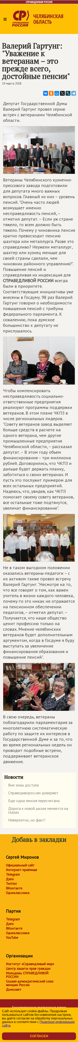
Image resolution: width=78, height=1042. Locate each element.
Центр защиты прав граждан (28, 968)
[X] (62, 93)
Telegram (13, 874)
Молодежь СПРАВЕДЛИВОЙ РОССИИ (27, 974)
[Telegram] (73, 93)
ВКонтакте (14, 888)
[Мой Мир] (56, 93)
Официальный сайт (20, 865)
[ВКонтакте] (45, 93)
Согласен (39, 1036)
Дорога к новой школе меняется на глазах (36, 811)
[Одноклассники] (51, 93)
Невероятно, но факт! (24, 820)
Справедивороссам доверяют (31, 793)
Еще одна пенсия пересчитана (32, 801)
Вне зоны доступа (21, 785)
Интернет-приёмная (21, 870)
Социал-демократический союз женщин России (29, 983)
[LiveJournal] (68, 93)
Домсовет (13, 989)
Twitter (11, 883)
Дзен (10, 879)
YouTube (12, 937)
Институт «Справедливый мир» (30, 964)
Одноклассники (17, 893)
